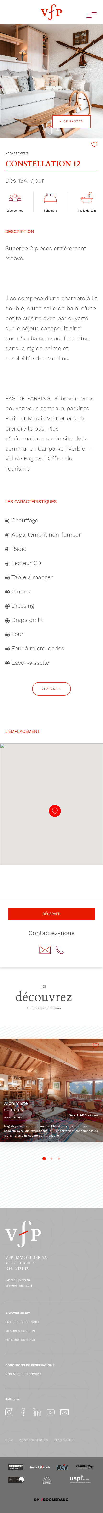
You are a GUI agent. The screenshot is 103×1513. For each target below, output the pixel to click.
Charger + (51, 688)
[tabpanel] (51, 1090)
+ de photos (71, 121)
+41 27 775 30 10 (17, 1280)
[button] (54, 811)
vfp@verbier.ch (18, 1285)
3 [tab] (59, 1159)
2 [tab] (51, 1159)
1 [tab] (44, 1158)
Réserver (52, 914)
